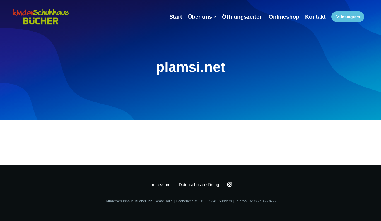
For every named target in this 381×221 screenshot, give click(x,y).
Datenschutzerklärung (199, 184)
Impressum (159, 184)
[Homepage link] (41, 17)
